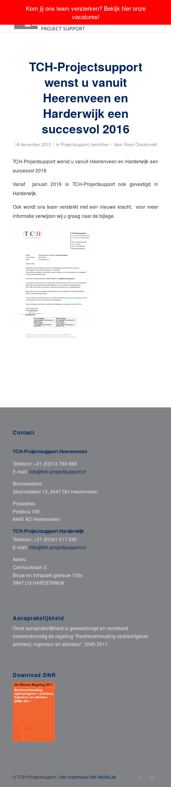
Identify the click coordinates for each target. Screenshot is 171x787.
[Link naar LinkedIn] (152, 777)
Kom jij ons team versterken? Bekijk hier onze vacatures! (86, 12)
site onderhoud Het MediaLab (88, 776)
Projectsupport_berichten (84, 144)
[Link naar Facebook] (140, 777)
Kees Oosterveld (140, 144)
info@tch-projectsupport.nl (57, 471)
